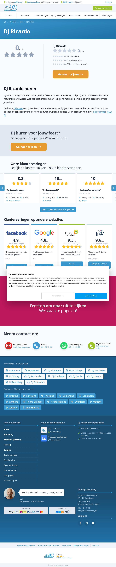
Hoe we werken (10, 470)
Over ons (95, 545)
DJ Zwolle (77, 376)
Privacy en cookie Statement (48, 545)
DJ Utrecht (96, 376)
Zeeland (13, 407)
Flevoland (31, 395)
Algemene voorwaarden (26, 545)
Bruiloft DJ (8, 434)
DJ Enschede (57, 376)
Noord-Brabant (34, 401)
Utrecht (97, 401)
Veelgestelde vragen (81, 545)
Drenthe (13, 395)
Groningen (88, 395)
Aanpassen (56, 296)
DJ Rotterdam (37, 382)
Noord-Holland (58, 401)
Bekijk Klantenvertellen (70, 265)
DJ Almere (14, 370)
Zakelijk (7, 450)
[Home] (10, 8)
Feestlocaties (9, 460)
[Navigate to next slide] (113, 188)
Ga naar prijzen (10, 480)
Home (6, 429)
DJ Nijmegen (54, 370)
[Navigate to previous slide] (2, 188)
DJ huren (18, 108)
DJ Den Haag (16, 382)
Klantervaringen (10, 455)
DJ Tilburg (14, 376)
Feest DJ (7, 445)
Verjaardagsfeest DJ (12, 439)
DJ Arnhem (33, 370)
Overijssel (79, 401)
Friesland (49, 395)
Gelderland (68, 395)
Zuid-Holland (32, 407)
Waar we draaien (11, 465)
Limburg (13, 401)
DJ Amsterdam (35, 376)
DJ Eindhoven (98, 370)
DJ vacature (66, 545)
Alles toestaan (91, 296)
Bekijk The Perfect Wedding (100, 265)
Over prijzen (9, 475)
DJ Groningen (76, 370)
